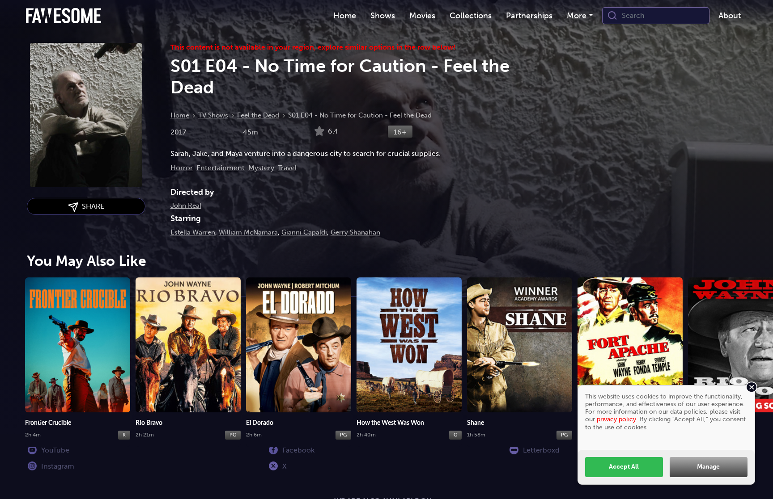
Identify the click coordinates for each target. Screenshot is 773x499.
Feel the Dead (258, 115)
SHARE (91, 206)
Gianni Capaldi (304, 232)
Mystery (261, 168)
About (729, 16)
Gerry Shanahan (355, 232)
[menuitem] (344, 15)
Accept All (624, 466)
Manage (708, 466)
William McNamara (248, 232)
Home (179, 115)
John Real (185, 205)
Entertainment (220, 168)
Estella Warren (192, 232)
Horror (181, 168)
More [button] (576, 16)
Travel (287, 168)
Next (757, 355)
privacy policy (616, 419)
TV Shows (213, 115)
